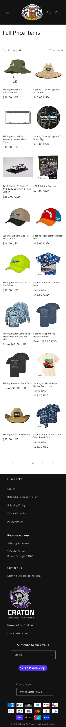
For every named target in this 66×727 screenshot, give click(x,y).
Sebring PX (23, 724)
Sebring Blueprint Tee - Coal (17, 383)
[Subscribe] (51, 655)
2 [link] (33, 462)
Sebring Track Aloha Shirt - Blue (47, 284)
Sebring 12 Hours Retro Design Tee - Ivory (45, 385)
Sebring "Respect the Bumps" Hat (48, 237)
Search (11, 488)
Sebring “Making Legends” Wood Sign (46, 138)
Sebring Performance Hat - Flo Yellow (16, 284)
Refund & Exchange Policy (22, 497)
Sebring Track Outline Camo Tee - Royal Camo (47, 436)
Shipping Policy (16, 505)
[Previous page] (13, 463)
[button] (7, 12)
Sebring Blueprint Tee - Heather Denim (45, 335)
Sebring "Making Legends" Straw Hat (46, 91)
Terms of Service (17, 513)
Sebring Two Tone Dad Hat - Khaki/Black (17, 237)
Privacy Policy (15, 521)
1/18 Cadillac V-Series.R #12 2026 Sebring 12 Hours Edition (17, 189)
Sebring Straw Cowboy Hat (16, 434)
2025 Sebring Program (45, 186)
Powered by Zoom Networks (42, 724)
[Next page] (53, 463)
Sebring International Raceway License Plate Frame (14, 139)
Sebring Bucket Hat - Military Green (13, 91)
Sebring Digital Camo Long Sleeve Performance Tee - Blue (16, 336)
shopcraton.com (17, 633)
